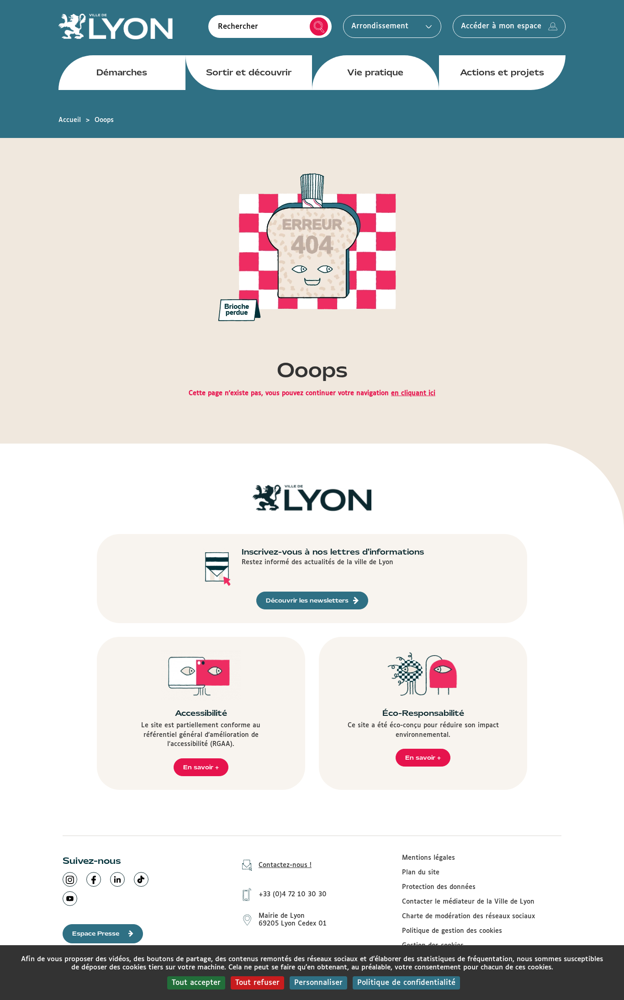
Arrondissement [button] (379, 26)
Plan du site (420, 872)
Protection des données (439, 887)
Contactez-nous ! (285, 865)
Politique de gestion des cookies (452, 931)
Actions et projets (502, 72)
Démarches (121, 72)
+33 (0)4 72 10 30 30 (293, 894)
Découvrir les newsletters (307, 600)
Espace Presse (95, 933)
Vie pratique (375, 72)
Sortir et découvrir (248, 72)
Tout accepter (196, 983)
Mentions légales (428, 858)
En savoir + (201, 767)
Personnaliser (318, 983)
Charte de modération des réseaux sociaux (468, 916)
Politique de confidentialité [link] (406, 983)
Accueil (69, 120)
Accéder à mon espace (501, 26)
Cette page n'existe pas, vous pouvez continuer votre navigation (312, 393)
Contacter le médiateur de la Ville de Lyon (468, 902)
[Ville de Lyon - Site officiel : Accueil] (115, 26)
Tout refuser (257, 983)
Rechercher (318, 26)
